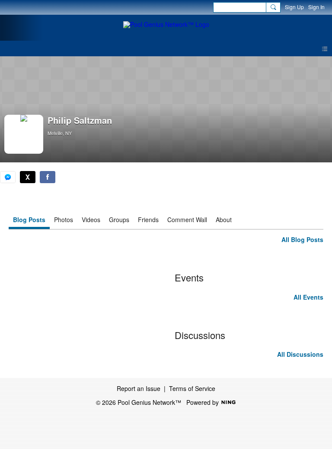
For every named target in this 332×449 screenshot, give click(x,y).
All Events (308, 297)
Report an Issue (138, 388)
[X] (27, 177)
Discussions (200, 335)
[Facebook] (47, 177)
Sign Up (294, 6)
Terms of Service (192, 388)
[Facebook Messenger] (8, 177)
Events (189, 277)
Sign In (316, 6)
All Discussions (300, 354)
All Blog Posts (302, 239)
